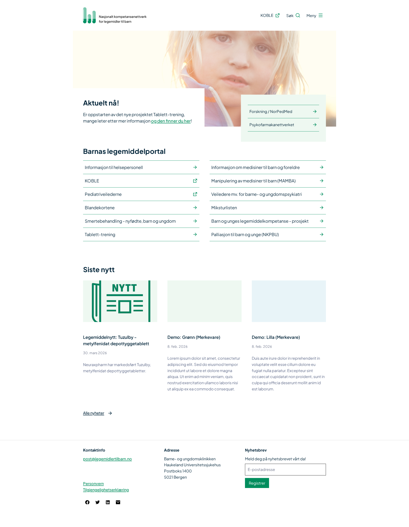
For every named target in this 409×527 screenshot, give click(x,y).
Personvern (93, 483)
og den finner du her (171, 120)
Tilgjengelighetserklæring (106, 489)
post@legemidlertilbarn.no (107, 458)
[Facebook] (87, 502)
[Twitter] (97, 502)
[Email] (118, 502)
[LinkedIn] (108, 502)
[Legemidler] (115, 15)
